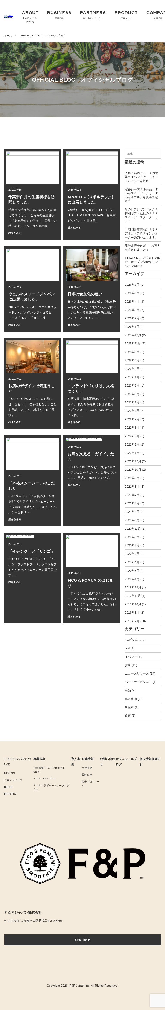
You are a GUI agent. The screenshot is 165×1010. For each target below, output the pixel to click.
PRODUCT (126, 15)
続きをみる (14, 233)
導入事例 (131, 699)
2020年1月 (132, 579)
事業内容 (39, 759)
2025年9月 (132, 352)
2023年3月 (132, 394)
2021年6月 (132, 503)
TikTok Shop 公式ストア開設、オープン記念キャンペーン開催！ (142, 261)
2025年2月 (132, 368)
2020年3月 (132, 570)
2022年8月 (132, 410)
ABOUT (30, 17)
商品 (128, 690)
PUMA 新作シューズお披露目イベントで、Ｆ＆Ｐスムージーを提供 (141, 176)
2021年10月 (133, 469)
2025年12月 (133, 335)
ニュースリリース (137, 673)
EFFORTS (10, 793)
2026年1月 (132, 326)
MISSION (9, 773)
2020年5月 (132, 553)
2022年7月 (132, 419)
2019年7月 (132, 621)
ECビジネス (133, 639)
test (127, 648)
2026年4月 (132, 301)
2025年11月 (133, 343)
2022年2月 (132, 444)
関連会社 (87, 774)
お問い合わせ (82, 939)
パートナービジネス (138, 682)
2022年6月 (132, 427)
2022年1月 (132, 453)
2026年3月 (132, 310)
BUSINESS (59, 15)
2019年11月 (133, 596)
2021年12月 (133, 461)
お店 (128, 665)
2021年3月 (132, 520)
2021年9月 (132, 478)
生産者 (129, 707)
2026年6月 (132, 293)
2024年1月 (132, 377)
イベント (131, 656)
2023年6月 (132, 385)
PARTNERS (93, 15)
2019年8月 (132, 612)
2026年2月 (132, 318)
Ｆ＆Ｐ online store (44, 778)
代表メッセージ (13, 780)
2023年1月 (132, 402)
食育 (128, 715)
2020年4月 (132, 562)
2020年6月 (132, 545)
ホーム (8, 35)
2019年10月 (133, 604)
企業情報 (88, 759)
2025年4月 (132, 360)
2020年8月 (132, 537)
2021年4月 (132, 511)
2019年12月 (133, 587)
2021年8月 (132, 486)
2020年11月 (133, 528)
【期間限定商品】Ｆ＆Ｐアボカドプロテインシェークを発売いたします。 (141, 233)
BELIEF (8, 787)
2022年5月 (132, 436)
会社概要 (87, 767)
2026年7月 (132, 284)
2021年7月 (132, 495)
